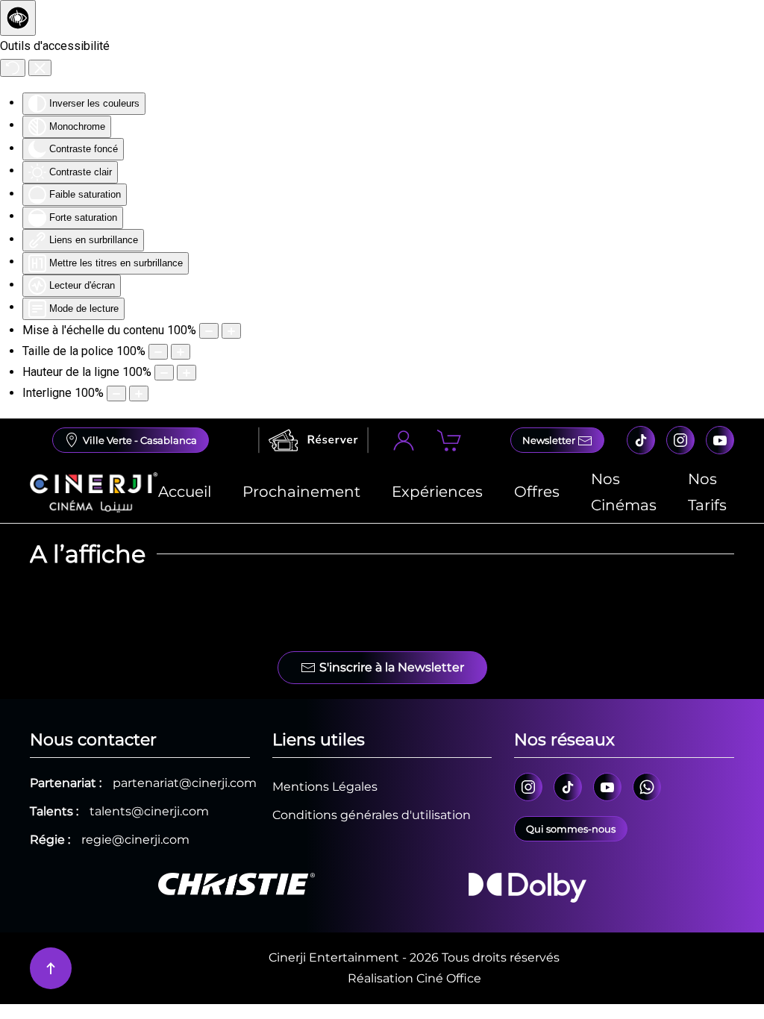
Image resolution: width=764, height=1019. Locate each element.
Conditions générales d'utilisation (371, 815)
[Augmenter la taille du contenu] (231, 331)
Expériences (437, 492)
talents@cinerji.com (149, 811)
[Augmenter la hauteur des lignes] (186, 372)
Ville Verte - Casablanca (140, 440)
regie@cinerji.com (135, 840)
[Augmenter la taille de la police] (180, 352)
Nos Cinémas (624, 492)
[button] (51, 968)
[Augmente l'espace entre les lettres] (138, 393)
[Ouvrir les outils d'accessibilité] (18, 18)
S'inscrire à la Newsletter (391, 667)
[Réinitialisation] (12, 68)
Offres (537, 492)
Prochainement (301, 492)
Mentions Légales (325, 787)
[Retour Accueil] (93, 492)
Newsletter (549, 440)
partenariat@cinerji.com (185, 783)
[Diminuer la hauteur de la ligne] (164, 372)
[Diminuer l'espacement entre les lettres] (116, 393)
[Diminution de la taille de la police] (158, 352)
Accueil (184, 492)
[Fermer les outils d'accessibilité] (39, 68)
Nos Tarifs (707, 492)
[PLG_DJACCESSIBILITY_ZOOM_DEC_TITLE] (209, 331)
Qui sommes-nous (571, 829)
